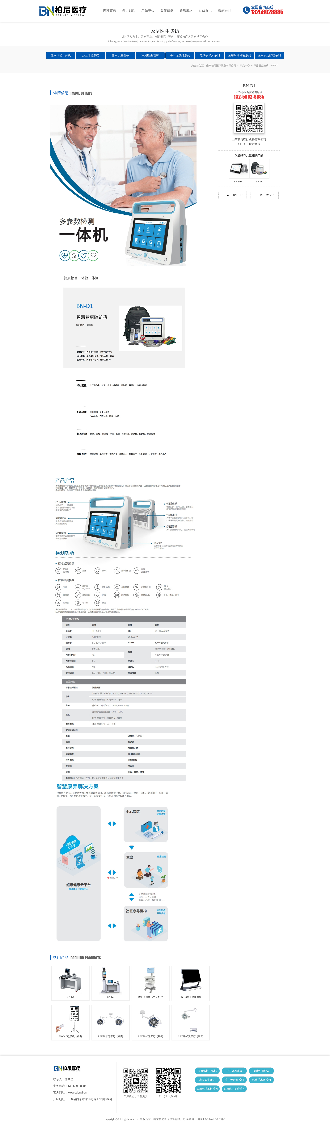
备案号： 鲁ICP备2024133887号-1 (206, 1119)
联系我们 (224, 10)
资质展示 (186, 10)
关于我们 (128, 10)
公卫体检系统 (90, 55)
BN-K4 (70, 996)
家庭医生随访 (150, 55)
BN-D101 (239, 181)
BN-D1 (259, 181)
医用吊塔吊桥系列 (239, 55)
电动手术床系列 (210, 55)
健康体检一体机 (61, 55)
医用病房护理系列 (269, 55)
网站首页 (109, 10)
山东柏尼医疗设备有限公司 (221, 65)
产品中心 (147, 10)
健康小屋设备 (120, 55)
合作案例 (166, 10)
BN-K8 (110, 996)
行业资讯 (205, 10)
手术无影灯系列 (180, 55)
